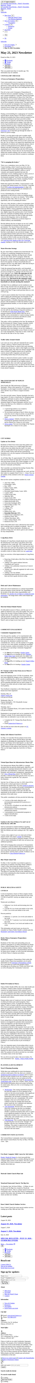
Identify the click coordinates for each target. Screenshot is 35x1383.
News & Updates (9, 45)
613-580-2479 (12, 1317)
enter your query (5, 1365)
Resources (7, 1305)
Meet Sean (7, 1291)
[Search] (2, 10)
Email (6, 1278)
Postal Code (4, 1280)
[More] (12, 16)
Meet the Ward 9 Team (11, 1294)
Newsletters (8, 46)
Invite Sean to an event (11, 1308)
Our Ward (7, 1292)
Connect (6, 1296)
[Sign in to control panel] (8, 1358)
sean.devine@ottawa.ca (14, 1315)
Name (2, 1276)
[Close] (2, 1246)
